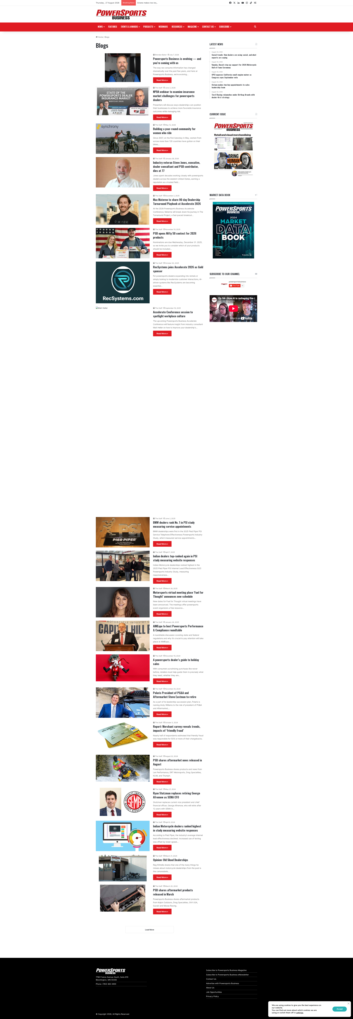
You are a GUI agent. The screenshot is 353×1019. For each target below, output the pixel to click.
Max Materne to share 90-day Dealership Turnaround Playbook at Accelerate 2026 (177, 201)
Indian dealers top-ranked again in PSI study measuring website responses (175, 558)
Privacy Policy (212, 996)
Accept (340, 1009)
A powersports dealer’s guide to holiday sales (176, 662)
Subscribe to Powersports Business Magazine (226, 970)
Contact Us (211, 979)
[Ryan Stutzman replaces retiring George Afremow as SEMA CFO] (123, 802)
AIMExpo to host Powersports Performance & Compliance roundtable (178, 628)
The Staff (158, 88)
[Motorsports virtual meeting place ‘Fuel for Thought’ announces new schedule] (123, 602)
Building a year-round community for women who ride (174, 131)
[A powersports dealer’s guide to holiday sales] (123, 667)
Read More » (162, 80)
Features (112, 26)
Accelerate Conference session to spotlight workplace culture (173, 314)
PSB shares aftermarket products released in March (173, 892)
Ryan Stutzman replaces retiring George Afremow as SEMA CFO (176, 795)
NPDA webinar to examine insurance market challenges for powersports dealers (174, 95)
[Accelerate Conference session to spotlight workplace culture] (123, 410)
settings (299, 1013)
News (100, 26)
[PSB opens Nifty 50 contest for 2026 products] (123, 243)
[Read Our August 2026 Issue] (233, 149)
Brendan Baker (161, 55)
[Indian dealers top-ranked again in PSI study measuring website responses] (123, 566)
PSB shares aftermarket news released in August (177, 762)
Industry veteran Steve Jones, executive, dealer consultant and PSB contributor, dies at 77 (176, 166)
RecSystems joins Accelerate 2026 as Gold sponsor (178, 269)
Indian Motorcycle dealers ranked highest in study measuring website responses (177, 828)
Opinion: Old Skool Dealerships (170, 860)
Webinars (163, 26)
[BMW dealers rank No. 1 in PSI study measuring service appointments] (123, 532)
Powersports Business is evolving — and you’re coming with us (177, 60)
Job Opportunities (214, 992)
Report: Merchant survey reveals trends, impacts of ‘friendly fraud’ (176, 728)
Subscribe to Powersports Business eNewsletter (227, 975)
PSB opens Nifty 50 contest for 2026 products (174, 235)
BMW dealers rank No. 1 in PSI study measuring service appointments (174, 524)
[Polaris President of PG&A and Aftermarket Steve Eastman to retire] (123, 702)
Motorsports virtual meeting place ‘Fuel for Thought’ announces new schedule (178, 594)
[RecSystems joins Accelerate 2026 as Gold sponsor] (123, 282)
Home (100, 37)
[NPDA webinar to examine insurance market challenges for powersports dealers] (123, 101)
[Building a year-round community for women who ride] (123, 138)
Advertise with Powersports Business (222, 983)
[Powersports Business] (121, 14)
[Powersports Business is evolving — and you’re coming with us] (123, 67)
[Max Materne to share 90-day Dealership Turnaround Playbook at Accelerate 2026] (123, 209)
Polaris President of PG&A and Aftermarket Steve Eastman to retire (174, 695)
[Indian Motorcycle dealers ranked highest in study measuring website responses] (123, 836)
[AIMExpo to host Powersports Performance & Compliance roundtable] (123, 636)
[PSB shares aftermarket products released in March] (123, 898)
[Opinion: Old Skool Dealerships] (123, 867)
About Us (210, 988)
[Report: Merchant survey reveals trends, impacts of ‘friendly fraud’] (123, 736)
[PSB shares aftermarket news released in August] (123, 768)
